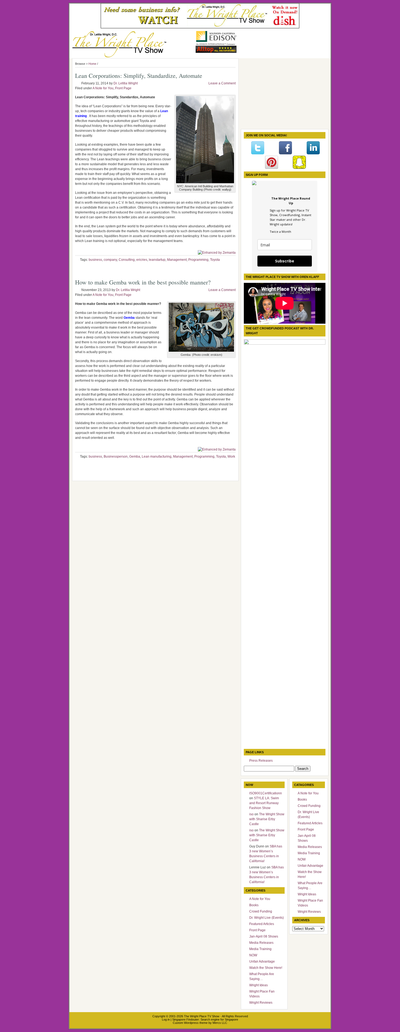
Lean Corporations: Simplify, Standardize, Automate (138, 75)
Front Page (123, 88)
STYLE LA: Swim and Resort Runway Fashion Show (264, 803)
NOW (253, 955)
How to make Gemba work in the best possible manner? (143, 282)
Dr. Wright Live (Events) (266, 918)
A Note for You (103, 88)
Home (92, 63)
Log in (166, 1019)
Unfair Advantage (262, 961)
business (95, 260)
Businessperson (116, 456)
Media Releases (261, 943)
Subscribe (284, 261)
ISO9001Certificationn (265, 793)
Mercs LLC (220, 1022)
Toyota (215, 260)
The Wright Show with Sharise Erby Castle (266, 819)
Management (177, 260)
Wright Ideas (258, 985)
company (110, 260)
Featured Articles (261, 924)
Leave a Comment (222, 83)
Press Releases (261, 760)
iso (251, 814)
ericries (141, 260)
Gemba (134, 456)
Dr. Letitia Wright (125, 83)
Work (231, 456)
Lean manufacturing (156, 456)
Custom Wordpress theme (190, 1022)
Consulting (127, 260)
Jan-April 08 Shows (263, 936)
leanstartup (157, 260)
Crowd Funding (260, 911)
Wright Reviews (260, 1003)
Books (254, 905)
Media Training (260, 949)
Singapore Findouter (185, 1019)
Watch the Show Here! (265, 968)
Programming (198, 260)
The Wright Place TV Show (201, 1016)
